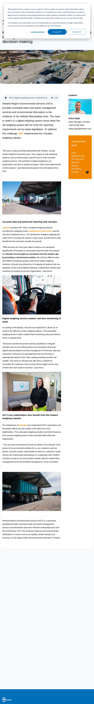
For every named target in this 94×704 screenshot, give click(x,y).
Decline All (77, 32)
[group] (31, 98)
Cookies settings (37, 32)
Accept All (57, 32)
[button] (6, 97)
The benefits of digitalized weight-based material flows (78, 162)
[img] (52, 97)
